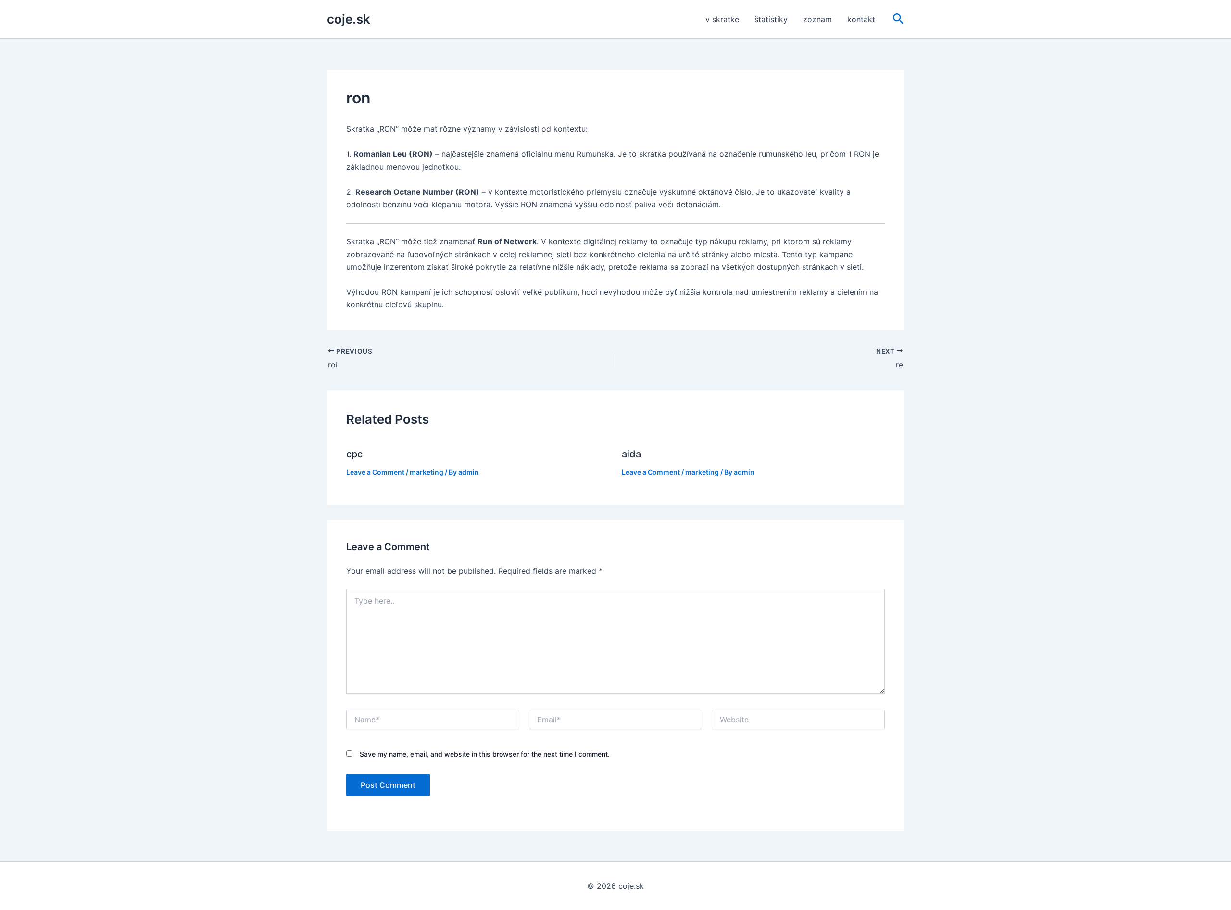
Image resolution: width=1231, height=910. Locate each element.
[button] (898, 19)
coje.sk (348, 19)
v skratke (722, 19)
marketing (426, 472)
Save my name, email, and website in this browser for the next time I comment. (485, 754)
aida (631, 454)
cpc (354, 454)
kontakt (861, 19)
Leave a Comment (375, 472)
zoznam (817, 19)
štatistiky (771, 19)
